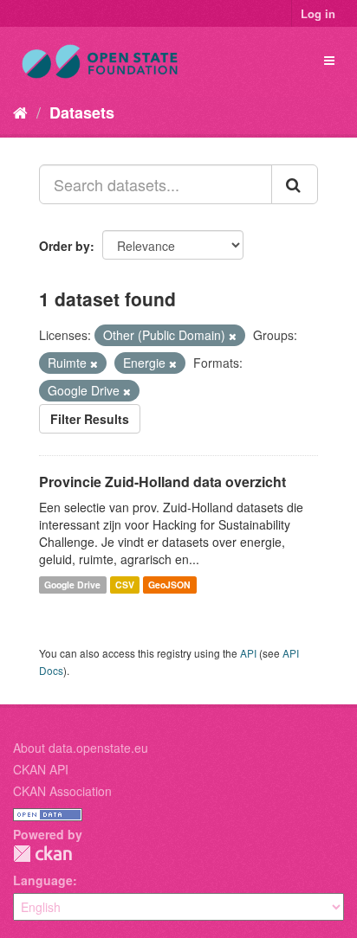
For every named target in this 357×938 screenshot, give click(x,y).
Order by (64, 245)
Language (43, 880)
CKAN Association (62, 791)
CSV (124, 584)
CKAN (42, 854)
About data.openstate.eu (80, 747)
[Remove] (233, 336)
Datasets (81, 112)
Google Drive (72, 584)
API (248, 653)
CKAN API (40, 769)
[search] (294, 184)
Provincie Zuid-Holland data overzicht (162, 481)
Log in (318, 13)
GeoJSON (169, 584)
